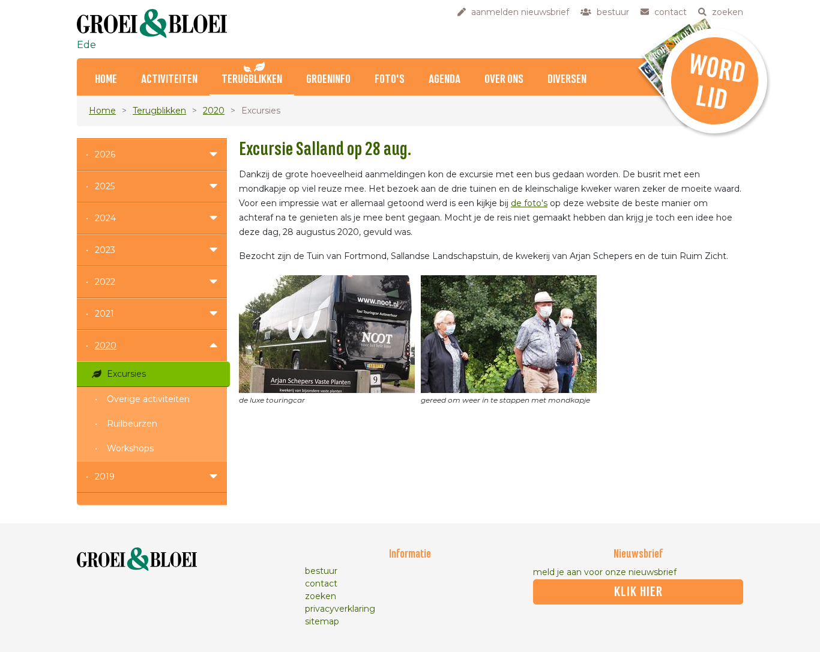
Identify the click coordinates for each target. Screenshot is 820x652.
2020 (214, 110)
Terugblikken (252, 79)
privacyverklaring (340, 608)
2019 (105, 476)
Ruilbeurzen (132, 423)
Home (106, 79)
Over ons (503, 79)
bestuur (321, 570)
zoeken (320, 596)
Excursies (126, 373)
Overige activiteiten (148, 399)
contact (321, 583)
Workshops (130, 448)
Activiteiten (169, 79)
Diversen (566, 79)
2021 (104, 313)
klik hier (638, 592)
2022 (105, 281)
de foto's (529, 203)
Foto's (390, 79)
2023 (105, 250)
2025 (105, 186)
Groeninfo (328, 79)
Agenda (444, 79)
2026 (105, 154)
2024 (105, 218)
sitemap (322, 621)
